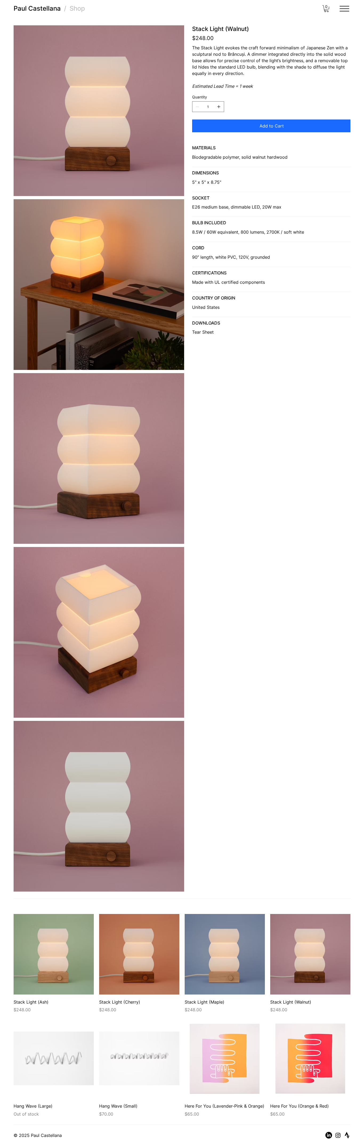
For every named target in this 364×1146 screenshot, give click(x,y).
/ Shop (73, 8)
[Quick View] (54, 954)
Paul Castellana (37, 8)
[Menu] (344, 9)
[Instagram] (338, 1135)
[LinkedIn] (328, 1135)
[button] (326, 8)
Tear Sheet (203, 332)
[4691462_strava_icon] (347, 1135)
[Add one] (218, 106)
